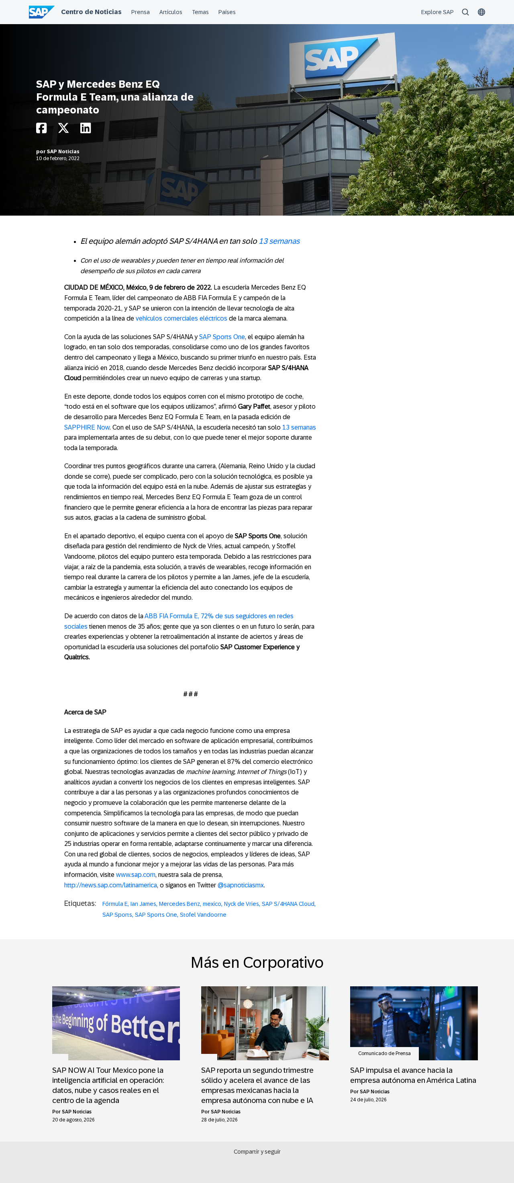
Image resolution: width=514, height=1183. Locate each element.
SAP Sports (117, 914)
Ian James (143, 904)
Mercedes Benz (179, 904)
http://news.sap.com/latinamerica (110, 885)
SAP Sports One (222, 336)
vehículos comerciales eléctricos (181, 318)
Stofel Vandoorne (203, 914)
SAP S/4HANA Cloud (288, 904)
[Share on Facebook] (41, 130)
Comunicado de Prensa (384, 1053)
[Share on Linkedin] (85, 130)
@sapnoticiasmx (241, 885)
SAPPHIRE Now (87, 427)
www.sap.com (135, 874)
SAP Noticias (63, 151)
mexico (212, 904)
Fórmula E (115, 904)
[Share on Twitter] (63, 130)
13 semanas (279, 241)
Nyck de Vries (241, 904)
